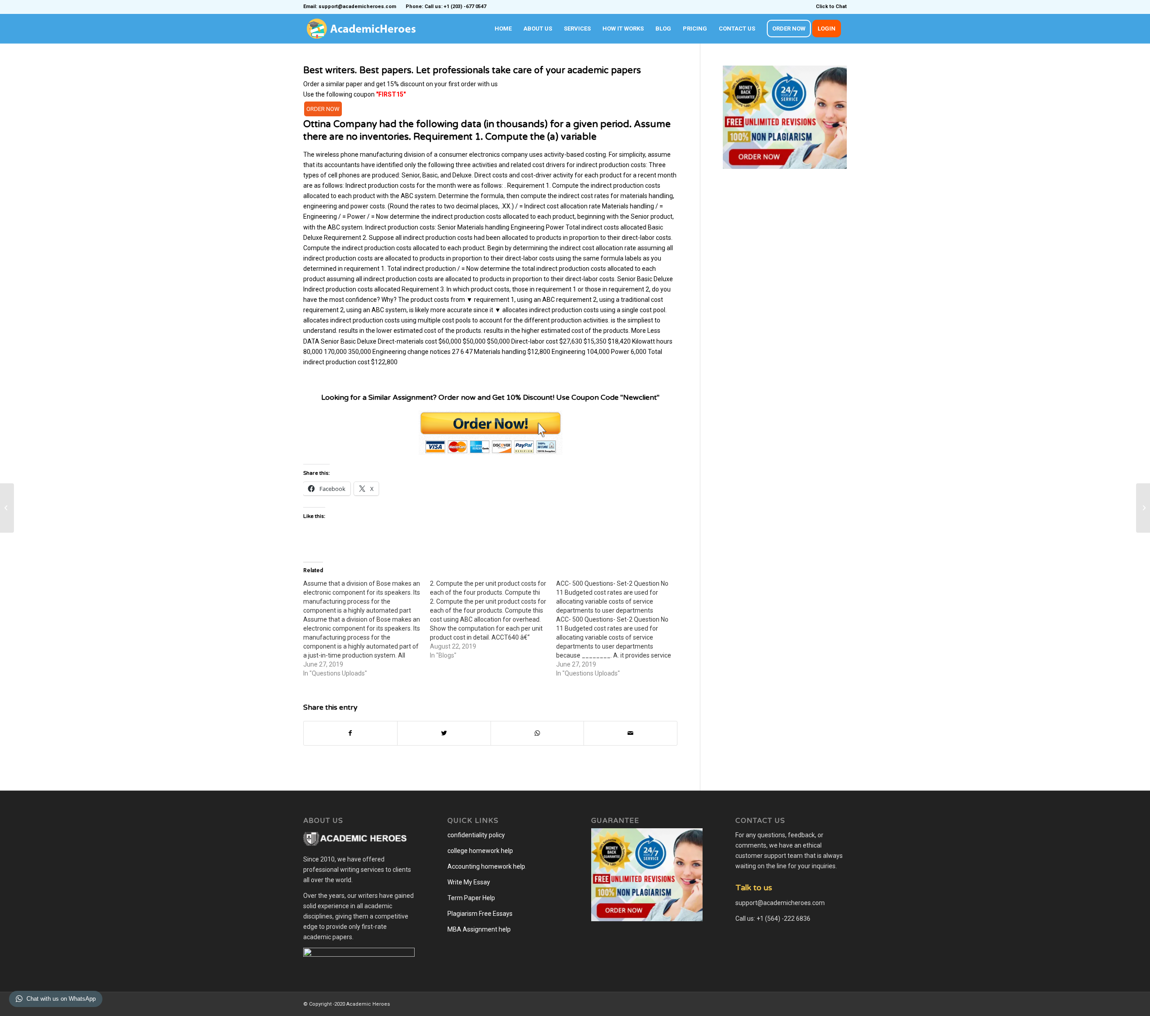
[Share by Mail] (630, 733)
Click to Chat (831, 6)
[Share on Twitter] (444, 733)
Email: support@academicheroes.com (349, 6)
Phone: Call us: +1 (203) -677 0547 (446, 6)
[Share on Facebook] (350, 733)
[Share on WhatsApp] (537, 733)
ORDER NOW (323, 109)
